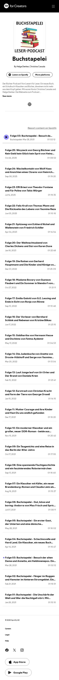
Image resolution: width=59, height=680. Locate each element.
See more (7, 96)
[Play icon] (6, 137)
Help (7, 641)
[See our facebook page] (7, 650)
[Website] (29, 104)
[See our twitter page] (14, 650)
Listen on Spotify (20, 74)
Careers (8, 629)
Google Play (20, 672)
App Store (19, 662)
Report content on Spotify (42, 128)
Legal (7, 635)
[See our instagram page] (22, 650)
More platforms (42, 74)
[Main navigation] (53, 6)
